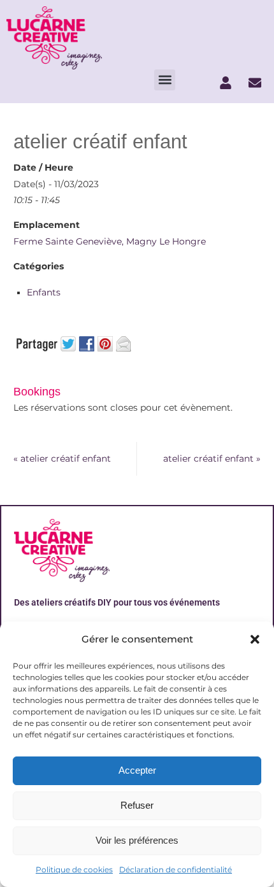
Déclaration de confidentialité (175, 869)
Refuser (137, 805)
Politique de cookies (74, 869)
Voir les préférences (137, 840)
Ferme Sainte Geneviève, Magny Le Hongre (109, 241)
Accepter (137, 770)
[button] (255, 639)
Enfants (44, 292)
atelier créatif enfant (62, 458)
